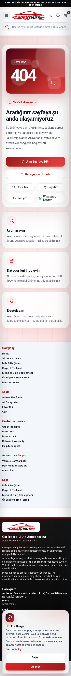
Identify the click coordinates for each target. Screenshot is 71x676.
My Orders (8, 431)
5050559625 (9, 604)
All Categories (10, 402)
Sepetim (53, 187)
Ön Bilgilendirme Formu (15, 377)
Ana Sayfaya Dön (38, 161)
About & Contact (11, 358)
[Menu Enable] (6, 15)
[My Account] (50, 15)
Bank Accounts (11, 382)
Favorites (7, 406)
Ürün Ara (22, 187)
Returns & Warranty (13, 441)
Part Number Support (14, 465)
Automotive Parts (12, 397)
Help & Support (11, 446)
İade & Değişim (11, 363)
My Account (9, 436)
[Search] (7, 27)
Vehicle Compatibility (14, 460)
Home (5, 353)
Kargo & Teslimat (12, 368)
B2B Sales (8, 470)
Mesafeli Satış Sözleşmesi (17, 372)
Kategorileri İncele (37, 174)
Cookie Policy (13, 649)
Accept (35, 666)
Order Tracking (11, 426)
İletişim (22, 198)
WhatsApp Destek (49, 198)
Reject (35, 657)
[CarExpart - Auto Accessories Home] (28, 15)
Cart (4, 411)
